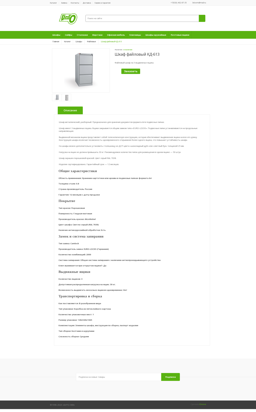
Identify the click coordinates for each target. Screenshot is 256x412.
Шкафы (56, 35)
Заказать (130, 71)
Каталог (53, 3)
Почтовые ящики (180, 35)
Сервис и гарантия (102, 3)
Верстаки (97, 35)
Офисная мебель (116, 35)
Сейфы (68, 35)
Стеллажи (82, 35)
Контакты (75, 3)
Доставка (87, 3)
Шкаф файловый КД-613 (137, 54)
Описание (70, 110)
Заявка (64, 3)
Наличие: (119, 50)
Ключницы (135, 35)
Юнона (202, 404)
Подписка (170, 377)
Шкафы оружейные (155, 35)
